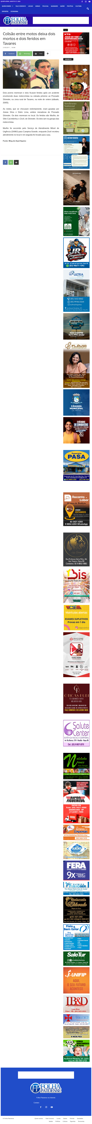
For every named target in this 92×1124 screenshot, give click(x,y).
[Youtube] (89, 1)
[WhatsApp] (10, 162)
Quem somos (6, 6)
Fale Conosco (21, 6)
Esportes (5, 11)
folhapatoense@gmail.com (49, 1103)
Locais (30, 6)
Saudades (54, 6)
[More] (47, 53)
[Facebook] (82, 1)
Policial (45, 6)
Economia (14, 11)
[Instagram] (85, 1)
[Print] (16, 162)
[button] (87, 8)
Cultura (78, 6)
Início (4, 29)
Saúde (62, 6)
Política (70, 6)
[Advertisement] (61, 20)
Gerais (37, 6)
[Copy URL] (21, 162)
